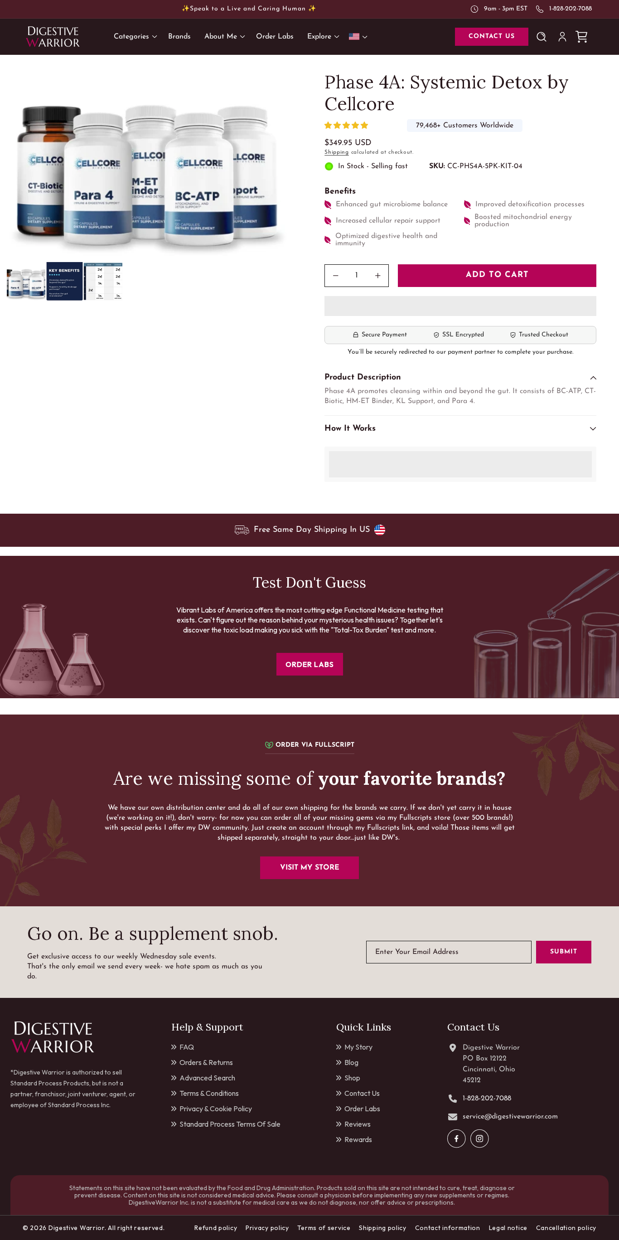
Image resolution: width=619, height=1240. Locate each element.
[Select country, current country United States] (359, 36)
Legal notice (508, 1227)
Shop (352, 1077)
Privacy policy (267, 1227)
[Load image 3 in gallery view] (103, 281)
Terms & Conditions (209, 1093)
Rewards (358, 1139)
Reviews (357, 1123)
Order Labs (362, 1108)
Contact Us (362, 1093)
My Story (358, 1046)
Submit (563, 952)
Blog (351, 1062)
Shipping (336, 152)
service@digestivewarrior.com (510, 1116)
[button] (347, 126)
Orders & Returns (206, 1062)
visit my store (309, 867)
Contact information (447, 1227)
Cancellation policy (566, 1227)
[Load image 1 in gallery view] (26, 281)
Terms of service (323, 1227)
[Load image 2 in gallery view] (64, 281)
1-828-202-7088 (570, 8)
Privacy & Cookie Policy (215, 1108)
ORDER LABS (309, 664)
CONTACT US (492, 36)
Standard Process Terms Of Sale (229, 1123)
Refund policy (215, 1227)
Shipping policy (382, 1227)
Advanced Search (207, 1077)
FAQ (186, 1046)
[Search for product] (543, 37)
